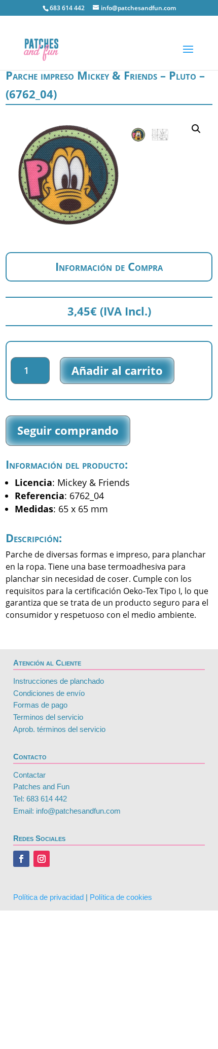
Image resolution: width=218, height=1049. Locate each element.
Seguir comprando (68, 430)
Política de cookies (121, 897)
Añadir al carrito (117, 370)
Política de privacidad (48, 897)
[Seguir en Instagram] (41, 859)
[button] (196, 129)
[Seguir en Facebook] (21, 859)
